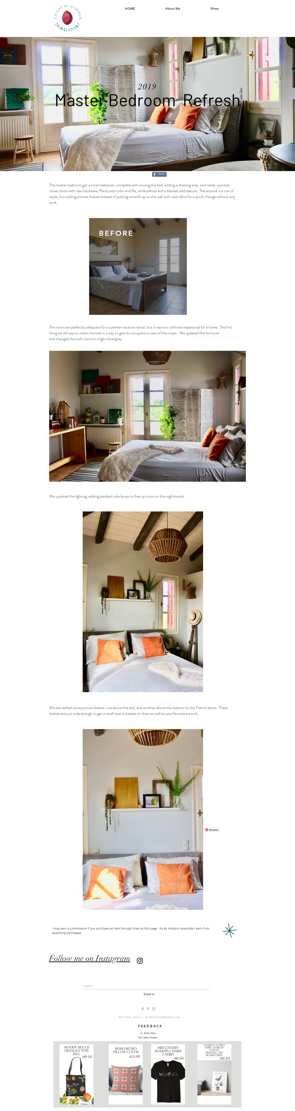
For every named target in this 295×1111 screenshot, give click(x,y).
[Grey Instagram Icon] (154, 1009)
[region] (138, 266)
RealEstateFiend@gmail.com (162, 1017)
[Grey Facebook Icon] (143, 1009)
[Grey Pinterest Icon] (148, 1009)
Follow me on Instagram (89, 958)
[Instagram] (140, 961)
